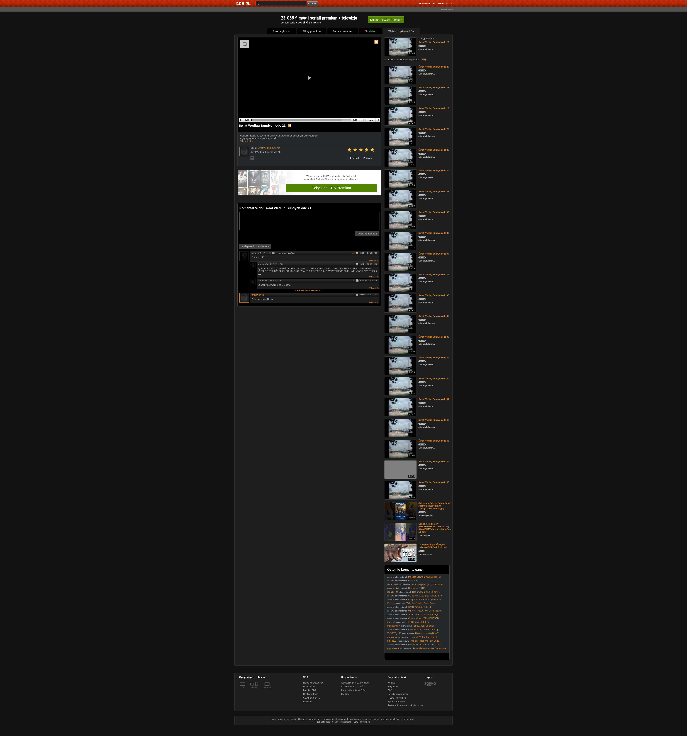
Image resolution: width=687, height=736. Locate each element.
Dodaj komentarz (367, 233)
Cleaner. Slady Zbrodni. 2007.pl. (424, 629)
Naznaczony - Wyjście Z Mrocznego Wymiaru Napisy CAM (412, 634)
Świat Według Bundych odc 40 (433, 378)
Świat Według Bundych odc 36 (433, 295)
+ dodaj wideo (447, 9)
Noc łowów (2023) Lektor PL (426, 592)
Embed (355, 158)
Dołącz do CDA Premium (331, 188)
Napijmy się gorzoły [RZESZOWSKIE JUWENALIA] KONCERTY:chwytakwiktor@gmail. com (434, 528)
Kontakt (391, 683)
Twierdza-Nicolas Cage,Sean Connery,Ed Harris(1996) (411, 604)
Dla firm (345, 694)
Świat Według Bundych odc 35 (433, 274)
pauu (389, 622)
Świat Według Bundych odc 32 (433, 212)
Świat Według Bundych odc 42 (433, 420)
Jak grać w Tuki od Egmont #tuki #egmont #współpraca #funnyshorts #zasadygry (434, 506)
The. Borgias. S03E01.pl (418, 622)
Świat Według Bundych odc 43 (433, 441)
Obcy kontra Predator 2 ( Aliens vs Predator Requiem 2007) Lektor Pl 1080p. (414, 600)
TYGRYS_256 (394, 633)
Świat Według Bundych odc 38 (433, 337)
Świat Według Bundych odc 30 (433, 170)
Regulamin (393, 686)
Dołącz (386, 19)
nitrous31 (391, 641)
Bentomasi (392, 584)
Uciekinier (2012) (416, 588)
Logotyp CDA (309, 690)
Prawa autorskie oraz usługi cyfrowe (405, 705)
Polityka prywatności (398, 694)
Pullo (389, 603)
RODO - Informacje (361, 722)
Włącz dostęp (246, 141)
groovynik (392, 637)
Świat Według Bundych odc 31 (433, 191)
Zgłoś (369, 158)
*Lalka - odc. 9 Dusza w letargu (423, 614)
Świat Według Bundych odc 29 (433, 150)
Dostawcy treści (310, 694)
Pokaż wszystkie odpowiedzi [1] (309, 290)
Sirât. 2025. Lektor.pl (424, 626)
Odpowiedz (374, 260)
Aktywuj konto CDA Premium (355, 683)
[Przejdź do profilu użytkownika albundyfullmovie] (244, 151)
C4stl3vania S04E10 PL (420, 607)
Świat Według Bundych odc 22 (433, 42)
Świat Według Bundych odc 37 (433, 316)
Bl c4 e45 (412, 580)
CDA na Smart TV (311, 698)
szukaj (312, 3)
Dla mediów (309, 686)
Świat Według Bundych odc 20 (433, 67)
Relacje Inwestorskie (313, 683)
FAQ (390, 690)
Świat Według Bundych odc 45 (433, 482)
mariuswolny (393, 626)
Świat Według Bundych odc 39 (433, 357)
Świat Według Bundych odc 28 (433, 129)
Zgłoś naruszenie (396, 701)
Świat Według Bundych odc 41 (433, 399)
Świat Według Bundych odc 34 (433, 254)
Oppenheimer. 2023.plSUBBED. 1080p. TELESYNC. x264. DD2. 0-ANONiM (413, 619)
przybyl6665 (258, 295)
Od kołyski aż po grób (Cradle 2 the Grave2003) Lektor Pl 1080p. (414, 597)
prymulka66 (393, 648)
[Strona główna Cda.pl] (244, 3)
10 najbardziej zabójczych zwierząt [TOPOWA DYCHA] (432, 546)
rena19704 (392, 592)
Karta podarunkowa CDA (353, 690)
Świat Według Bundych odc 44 (433, 461)
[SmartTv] (257, 690)
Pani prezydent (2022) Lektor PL (427, 584)
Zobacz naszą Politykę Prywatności (334, 722)
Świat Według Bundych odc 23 (433, 108)
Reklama (307, 701)
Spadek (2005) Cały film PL (424, 637)
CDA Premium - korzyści (353, 686)
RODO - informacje (397, 698)
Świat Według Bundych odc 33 (433, 233)
